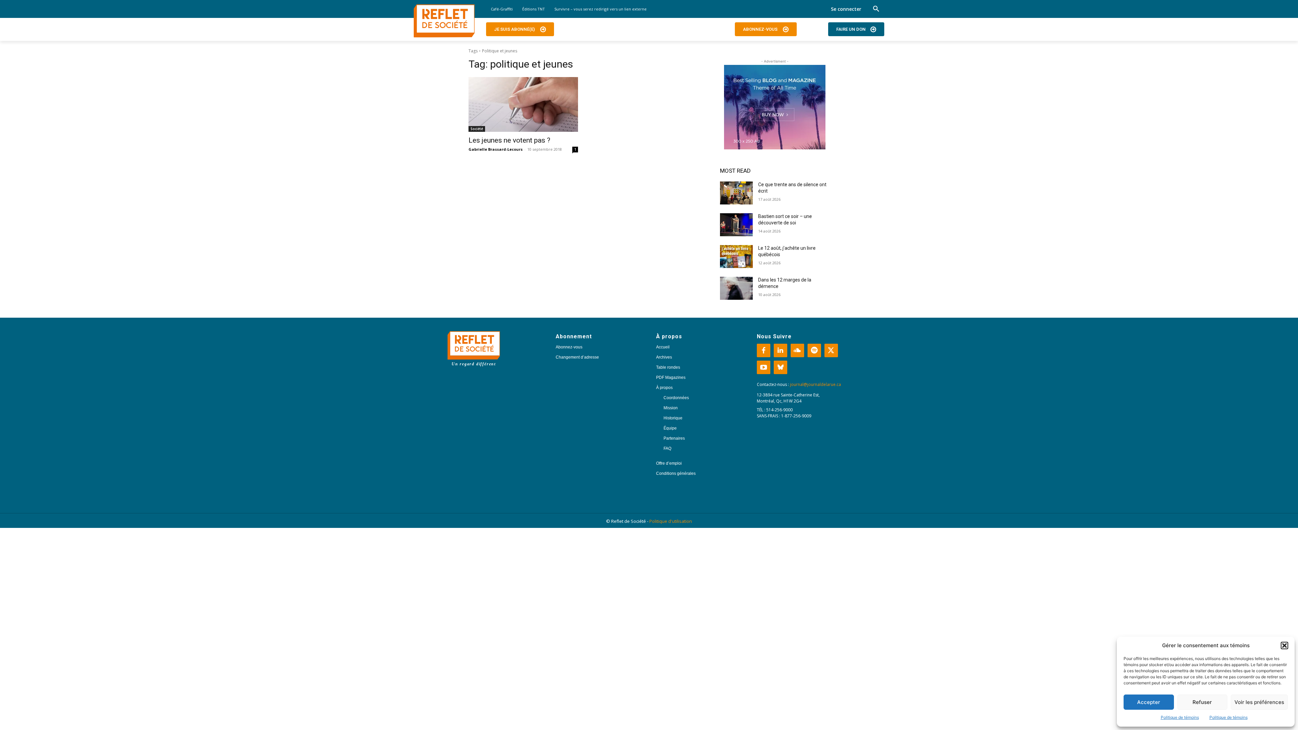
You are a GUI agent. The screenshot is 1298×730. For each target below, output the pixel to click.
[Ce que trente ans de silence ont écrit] (736, 192)
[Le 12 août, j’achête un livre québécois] (736, 256)
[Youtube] (763, 367)
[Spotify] (814, 350)
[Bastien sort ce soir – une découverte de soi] (736, 224)
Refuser (1202, 702)
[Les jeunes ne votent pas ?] (523, 104)
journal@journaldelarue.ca (815, 384)
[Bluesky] (780, 367)
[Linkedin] (780, 350)
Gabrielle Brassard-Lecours (495, 149)
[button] (1284, 645)
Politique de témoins (1180, 717)
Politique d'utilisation (670, 521)
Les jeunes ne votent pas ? (509, 140)
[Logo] (444, 21)
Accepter (1148, 702)
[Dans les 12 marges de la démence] (736, 288)
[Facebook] (763, 350)
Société (477, 128)
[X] (831, 350)
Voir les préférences (1259, 702)
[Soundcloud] (797, 350)
